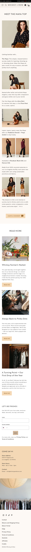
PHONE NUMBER (6, 424)
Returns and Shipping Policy (10, 523)
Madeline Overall (14, 133)
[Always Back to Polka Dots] (15, 302)
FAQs (3, 529)
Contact (4, 520)
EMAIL (3, 417)
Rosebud (13, 161)
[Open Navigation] (3, 5)
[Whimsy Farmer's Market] (15, 248)
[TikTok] (9, 515)
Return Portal (6, 526)
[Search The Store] (5, 5)
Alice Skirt (20, 101)
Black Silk (20, 161)
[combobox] (5, 428)
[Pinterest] (11, 515)
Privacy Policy (21, 437)
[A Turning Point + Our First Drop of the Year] (15, 356)
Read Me (7, 285)
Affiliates (5, 541)
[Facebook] (6, 515)
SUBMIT (15, 433)
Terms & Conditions (8, 439)
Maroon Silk (6, 163)
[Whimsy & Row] (15, 5)
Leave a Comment (15, 216)
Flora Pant (24, 103)
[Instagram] (3, 515)
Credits (4, 544)
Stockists (4, 538)
